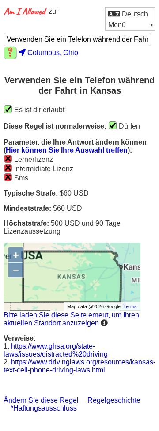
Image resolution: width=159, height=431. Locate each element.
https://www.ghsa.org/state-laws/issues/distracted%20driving (56, 350)
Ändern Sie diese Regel (41, 400)
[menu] (130, 19)
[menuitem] (130, 14)
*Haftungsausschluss (44, 408)
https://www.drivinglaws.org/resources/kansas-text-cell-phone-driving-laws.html (79, 366)
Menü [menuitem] (117, 24)
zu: (53, 11)
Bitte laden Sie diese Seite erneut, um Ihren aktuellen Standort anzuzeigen (71, 319)
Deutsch (134, 14)
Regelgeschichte (113, 400)
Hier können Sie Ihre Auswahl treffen (67, 150)
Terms (130, 306)
